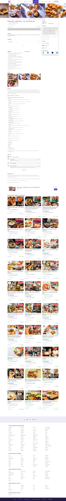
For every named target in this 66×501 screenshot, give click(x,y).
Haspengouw (22, 460)
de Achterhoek (11, 444)
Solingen (10, 480)
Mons (34, 461)
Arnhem (10, 436)
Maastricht (34, 433)
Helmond (22, 450)
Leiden (34, 432)
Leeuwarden (34, 430)
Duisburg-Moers (23, 471)
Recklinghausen (47, 477)
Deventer (22, 429)
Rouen (46, 485)
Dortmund (10, 478)
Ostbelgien (46, 455)
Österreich (10, 494)
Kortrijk (22, 464)
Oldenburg (46, 474)
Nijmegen (34, 436)
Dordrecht (22, 432)
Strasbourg (46, 486)
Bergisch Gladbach (11, 474)
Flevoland (22, 439)
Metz (33, 485)
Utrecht (46, 435)
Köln (33, 474)
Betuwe (10, 441)
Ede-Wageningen (23, 435)
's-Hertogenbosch (47, 427)
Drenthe (22, 433)
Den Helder (22, 427)
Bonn (9, 477)
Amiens (10, 485)
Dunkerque (22, 485)
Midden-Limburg (35, 435)
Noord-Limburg (35, 439)
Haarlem (22, 447)
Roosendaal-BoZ (35, 447)
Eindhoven (22, 436)
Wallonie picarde (47, 464)
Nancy (34, 486)
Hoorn (34, 429)
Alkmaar (10, 429)
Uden (46, 433)
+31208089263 (50, 499)
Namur (34, 463)
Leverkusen (34, 475)
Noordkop (34, 438)
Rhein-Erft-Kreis (47, 478)
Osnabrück (46, 475)
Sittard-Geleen (47, 429)
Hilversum (34, 427)
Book (55, 189)
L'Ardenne (22, 466)
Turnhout (46, 460)
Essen (21, 475)
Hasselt (22, 461)
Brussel (10, 461)
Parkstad (34, 444)
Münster (46, 472)
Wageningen (47, 441)
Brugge (10, 460)
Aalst (9, 455)
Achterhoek (10, 427)
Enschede (22, 438)
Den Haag (10, 450)
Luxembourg (34, 458)
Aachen (10, 471)
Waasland (46, 463)
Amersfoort (10, 432)
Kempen (22, 463)
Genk (21, 455)
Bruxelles (10, 463)
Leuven (34, 455)
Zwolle (46, 450)
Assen (9, 438)
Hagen (22, 478)
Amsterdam (10, 433)
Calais (9, 488)
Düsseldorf (22, 474)
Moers (34, 477)
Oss (33, 441)
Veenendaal (46, 438)
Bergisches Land (11, 472)
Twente (46, 432)
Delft (9, 447)
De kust (10, 466)
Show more (24, 169)
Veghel (46, 439)
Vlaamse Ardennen (48, 461)
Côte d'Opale (10, 489)
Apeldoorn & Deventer (12, 435)
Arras (9, 486)
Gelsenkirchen (23, 477)
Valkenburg (46, 436)
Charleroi (10, 464)
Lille (21, 489)
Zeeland (46, 447)
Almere (10, 430)
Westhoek (46, 466)
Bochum (10, 475)
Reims (34, 489)
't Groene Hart (23, 444)
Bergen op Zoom (11, 439)
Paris (33, 488)
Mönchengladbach (47, 471)
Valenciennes (47, 488)
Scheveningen (35, 450)
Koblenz (34, 471)
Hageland (22, 458)
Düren (21, 472)
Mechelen (34, 460)
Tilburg (46, 430)
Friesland (22, 441)
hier (9, 55)
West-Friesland (47, 444)
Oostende (34, 466)
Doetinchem (22, 430)
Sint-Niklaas (47, 458)
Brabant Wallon (11, 458)
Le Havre (22, 488)
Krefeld (34, 472)
